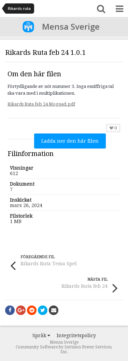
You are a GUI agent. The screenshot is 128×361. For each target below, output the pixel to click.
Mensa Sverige (71, 26)
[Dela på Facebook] (10, 310)
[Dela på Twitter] (42, 310)
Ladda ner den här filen (70, 141)
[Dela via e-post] (53, 310)
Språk (39, 335)
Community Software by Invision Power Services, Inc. (64, 349)
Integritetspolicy (76, 335)
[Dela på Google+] (21, 310)
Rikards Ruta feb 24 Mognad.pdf (41, 104)
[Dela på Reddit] (32, 310)
